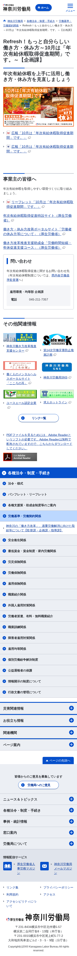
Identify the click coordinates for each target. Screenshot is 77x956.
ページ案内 (11, 745)
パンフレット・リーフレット (27, 494)
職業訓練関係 (17, 627)
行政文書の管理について (24, 692)
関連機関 (10, 733)
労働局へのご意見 (39, 785)
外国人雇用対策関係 (21, 605)
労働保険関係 (17, 572)
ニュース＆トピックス (20, 799)
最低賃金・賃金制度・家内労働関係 (32, 551)
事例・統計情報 (15, 821)
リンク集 (12, 887)
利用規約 (12, 894)
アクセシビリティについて (21, 904)
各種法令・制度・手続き (22, 810)
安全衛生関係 (17, 540)
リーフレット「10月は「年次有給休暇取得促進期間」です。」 (39, 204)
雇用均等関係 (17, 648)
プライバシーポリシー (58, 887)
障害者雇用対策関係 (21, 638)
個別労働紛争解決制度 (23, 659)
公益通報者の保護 (20, 670)
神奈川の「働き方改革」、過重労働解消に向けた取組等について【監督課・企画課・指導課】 (40, 528)
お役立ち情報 (13, 720)
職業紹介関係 (17, 594)
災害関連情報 (13, 708)
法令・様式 (15, 483)
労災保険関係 (17, 562)
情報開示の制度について (24, 681)
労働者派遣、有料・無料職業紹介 (30, 616)
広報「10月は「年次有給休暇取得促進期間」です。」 (39, 135)
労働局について (15, 843)
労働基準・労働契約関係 (24, 516)
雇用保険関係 (17, 583)
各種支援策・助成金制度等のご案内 (32, 505)
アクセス (49, 894)
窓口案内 (10, 832)
